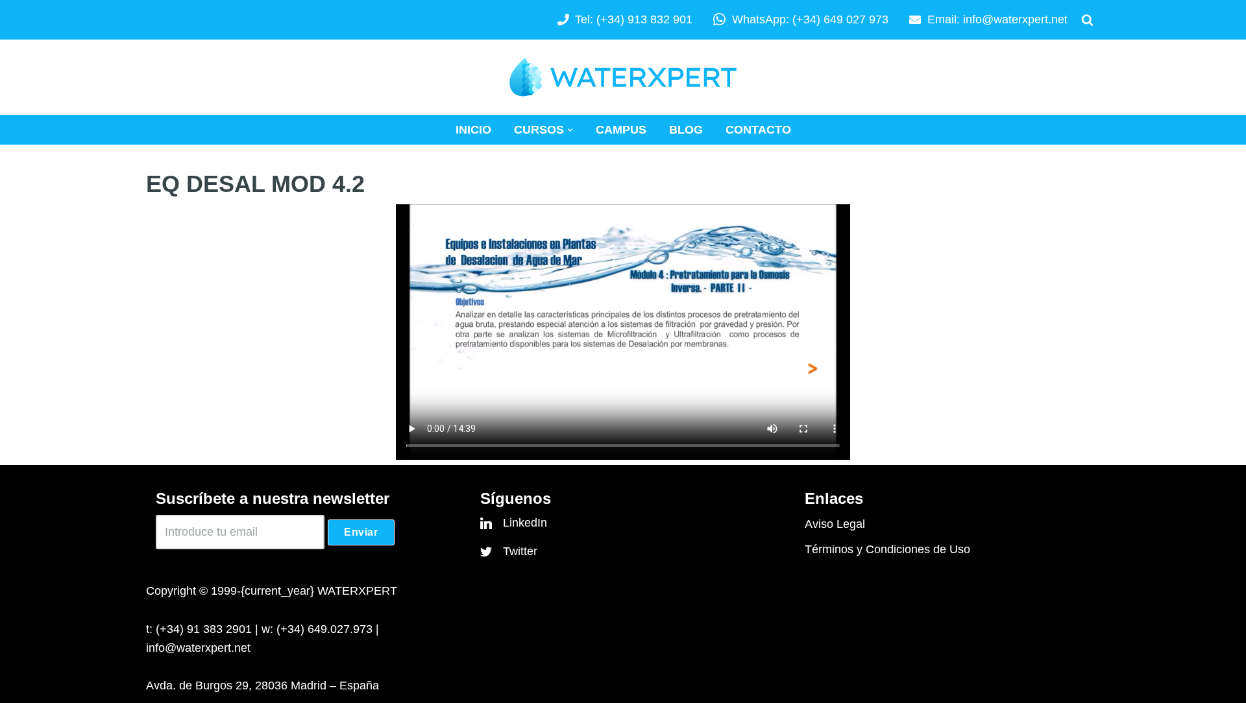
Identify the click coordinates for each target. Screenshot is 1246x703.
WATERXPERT (357, 590)
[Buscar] (1087, 20)
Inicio (473, 129)
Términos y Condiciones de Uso (887, 549)
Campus (621, 129)
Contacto (758, 129)
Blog (686, 129)
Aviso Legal (835, 524)
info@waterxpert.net (1015, 19)
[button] (570, 130)
